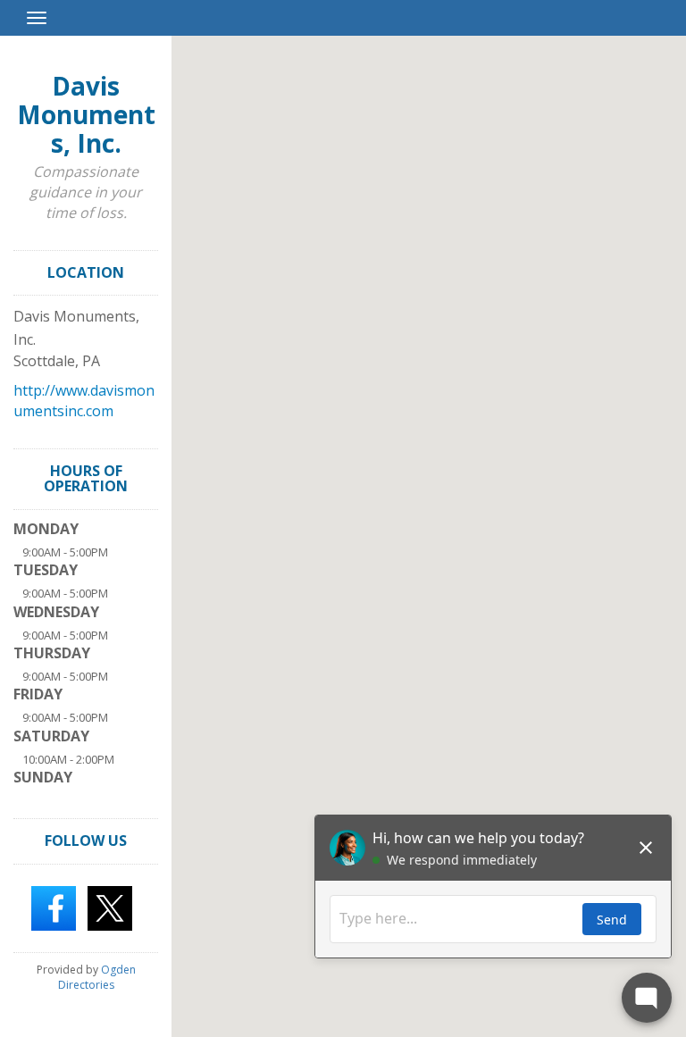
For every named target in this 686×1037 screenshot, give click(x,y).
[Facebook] (53, 906)
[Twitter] (110, 906)
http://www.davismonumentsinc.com (84, 401)
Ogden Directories (97, 977)
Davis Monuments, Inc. (86, 114)
